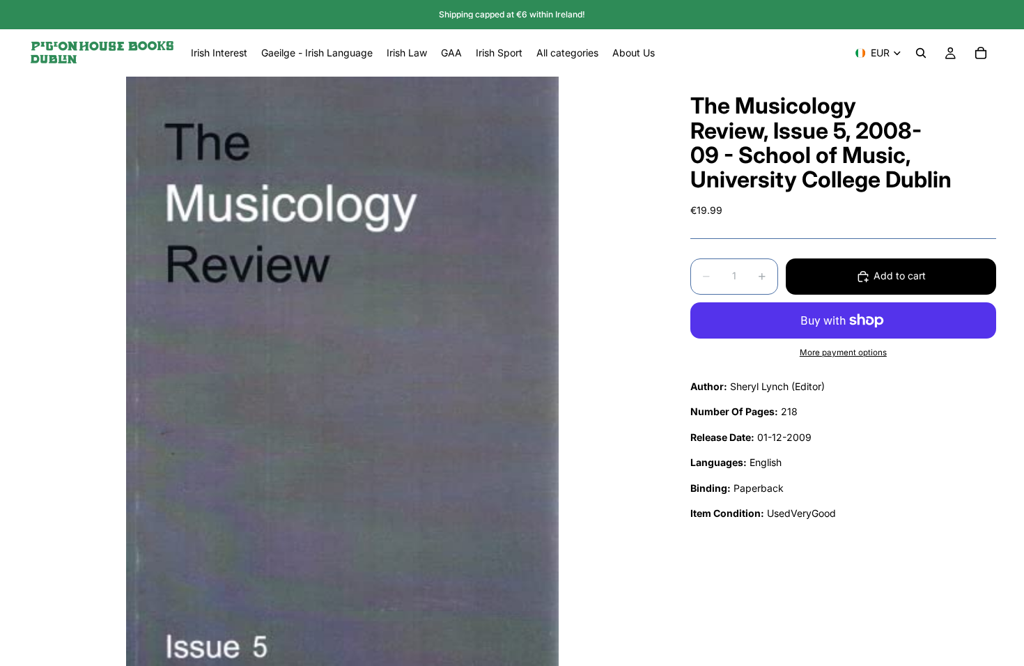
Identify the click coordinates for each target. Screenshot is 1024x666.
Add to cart (900, 275)
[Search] (921, 53)
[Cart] (980, 53)
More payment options (843, 352)
